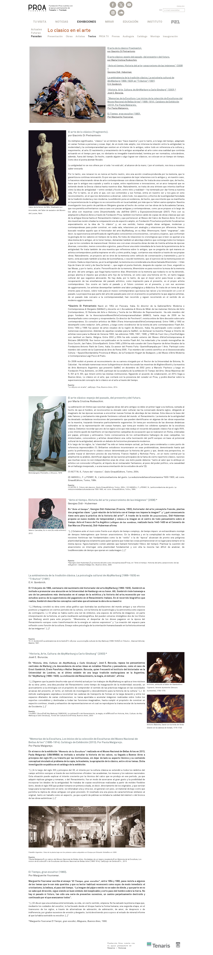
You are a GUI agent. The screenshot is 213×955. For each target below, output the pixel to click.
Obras (69, 36)
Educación (130, 21)
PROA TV (104, 36)
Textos (92, 36)
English (180, 6)
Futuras (36, 33)
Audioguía (128, 36)
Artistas (80, 36)
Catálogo (142, 36)
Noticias (61, 21)
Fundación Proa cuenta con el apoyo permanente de (61, 8)
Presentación (55, 36)
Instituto (154, 21)
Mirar (109, 21)
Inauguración (170, 36)
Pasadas (36, 36)
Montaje (155, 36)
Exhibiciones (86, 21)
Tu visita (39, 21)
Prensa (116, 36)
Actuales (36, 29)
